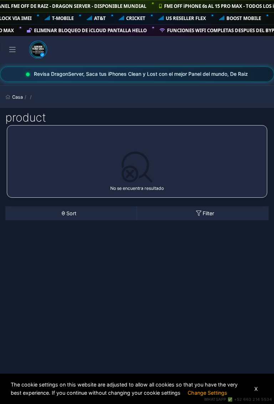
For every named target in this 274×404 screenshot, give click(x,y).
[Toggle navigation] (12, 49)
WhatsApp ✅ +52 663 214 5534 (238, 399)
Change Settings (207, 393)
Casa (17, 97)
